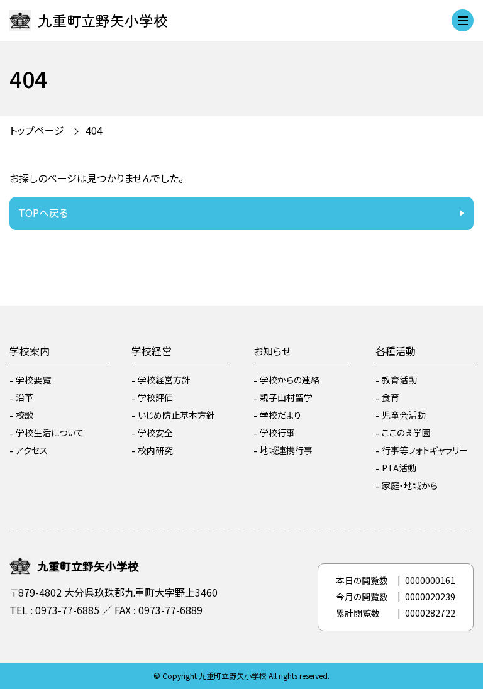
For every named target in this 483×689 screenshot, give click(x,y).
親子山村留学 (286, 397)
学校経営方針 (164, 379)
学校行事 (277, 432)
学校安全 (155, 432)
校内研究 (155, 450)
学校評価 (155, 397)
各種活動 (395, 350)
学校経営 (151, 350)
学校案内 (29, 350)
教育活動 (399, 379)
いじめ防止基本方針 (176, 415)
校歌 (24, 415)
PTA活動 (399, 467)
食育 (390, 397)
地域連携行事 (286, 450)
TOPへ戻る (43, 212)
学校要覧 (33, 379)
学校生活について (50, 432)
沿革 (24, 397)
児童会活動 (404, 415)
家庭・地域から (410, 485)
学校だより (280, 415)
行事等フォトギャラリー (425, 450)
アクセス (32, 450)
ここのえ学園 (406, 432)
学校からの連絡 (289, 379)
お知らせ (272, 350)
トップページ (36, 130)
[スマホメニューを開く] (462, 20)
